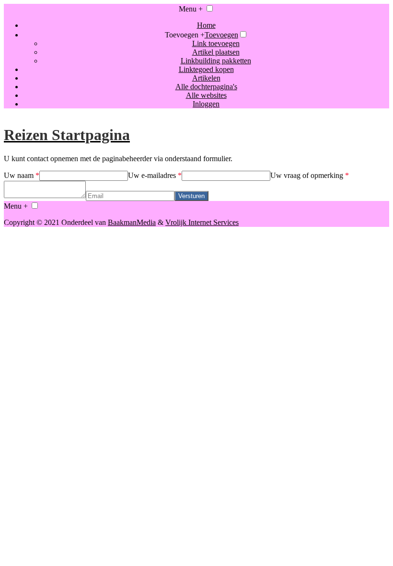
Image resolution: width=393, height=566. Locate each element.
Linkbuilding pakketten (216, 61)
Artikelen (206, 78)
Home (206, 25)
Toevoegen (221, 35)
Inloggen (206, 104)
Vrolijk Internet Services (202, 222)
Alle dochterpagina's (206, 87)
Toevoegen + (185, 35)
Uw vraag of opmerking (309, 175)
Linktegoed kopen (206, 69)
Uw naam (21, 175)
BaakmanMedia (132, 222)
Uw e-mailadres (155, 175)
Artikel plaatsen (216, 52)
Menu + (191, 9)
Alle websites (206, 95)
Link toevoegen (216, 43)
